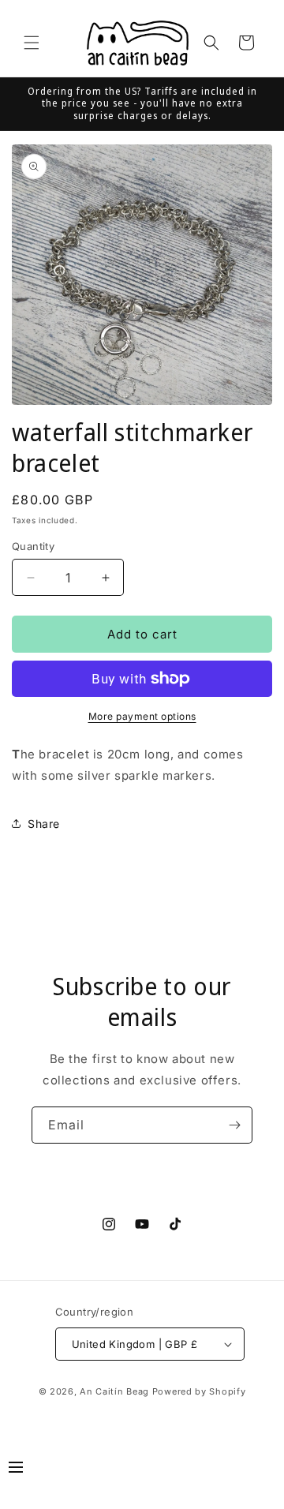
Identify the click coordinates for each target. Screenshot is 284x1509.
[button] (31, 42)
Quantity (33, 546)
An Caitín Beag (114, 1391)
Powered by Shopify (199, 1391)
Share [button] (44, 823)
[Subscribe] (234, 1125)
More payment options (142, 716)
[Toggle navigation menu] (16, 1469)
